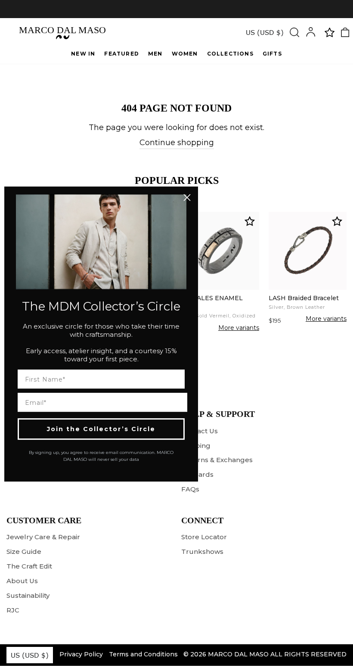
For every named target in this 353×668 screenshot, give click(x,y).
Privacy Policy (81, 654)
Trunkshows (202, 551)
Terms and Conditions (143, 654)
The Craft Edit (29, 566)
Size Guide (23, 551)
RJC (12, 610)
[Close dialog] (187, 197)
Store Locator (204, 537)
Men (155, 53)
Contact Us (199, 431)
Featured (121, 53)
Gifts (272, 53)
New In (83, 53)
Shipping (196, 445)
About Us (22, 581)
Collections (230, 53)
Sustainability (28, 595)
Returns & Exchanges (217, 460)
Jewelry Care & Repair (43, 537)
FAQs (190, 489)
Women (185, 53)
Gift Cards (197, 474)
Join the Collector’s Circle (101, 429)
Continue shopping (176, 142)
